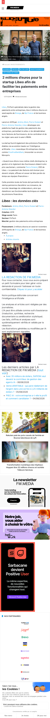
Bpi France (29, 113)
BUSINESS (6, 69)
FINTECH (15, 69)
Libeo (4, 107)
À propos (9, 236)
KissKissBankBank (16, 152)
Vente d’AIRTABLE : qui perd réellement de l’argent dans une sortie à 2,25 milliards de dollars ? (26, 389)
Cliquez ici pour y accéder (29, 289)
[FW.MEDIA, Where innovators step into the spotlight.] (15, 8)
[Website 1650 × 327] (25, 21)
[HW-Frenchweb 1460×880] (25, 539)
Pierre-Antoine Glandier (12, 125)
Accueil (7, 64)
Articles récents (12, 239)
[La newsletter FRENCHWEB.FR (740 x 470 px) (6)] (25, 506)
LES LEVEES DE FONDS (11, 73)
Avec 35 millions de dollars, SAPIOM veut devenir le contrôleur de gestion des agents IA (26, 379)
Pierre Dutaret (35, 122)
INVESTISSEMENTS (18, 64)
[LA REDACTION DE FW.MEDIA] (16, 272)
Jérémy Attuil (22, 122)
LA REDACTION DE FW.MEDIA (21, 277)
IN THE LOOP (24, 69)
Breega (18, 113)
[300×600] (17, 611)
